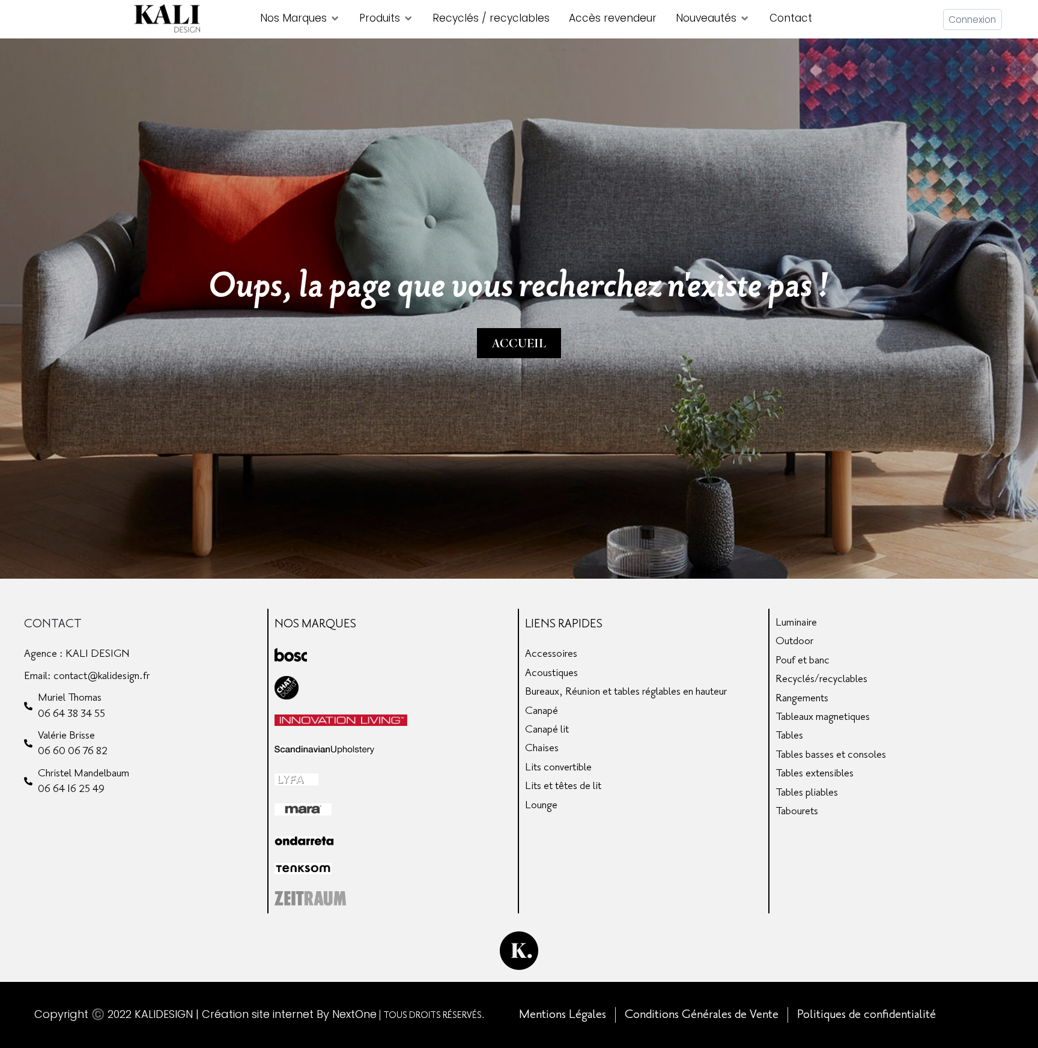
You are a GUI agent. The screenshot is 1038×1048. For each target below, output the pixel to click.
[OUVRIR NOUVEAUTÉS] (744, 18)
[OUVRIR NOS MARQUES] (335, 18)
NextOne (354, 1014)
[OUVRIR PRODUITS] (408, 18)
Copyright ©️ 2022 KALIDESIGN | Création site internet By (183, 1014)
